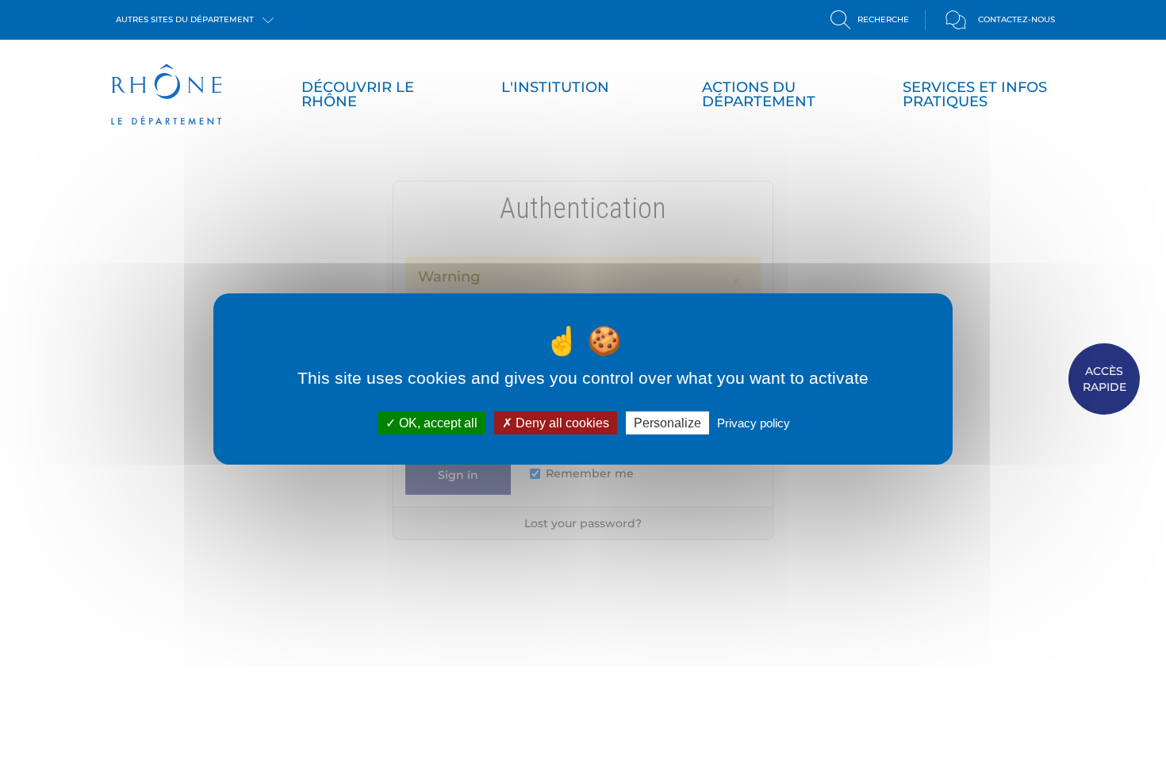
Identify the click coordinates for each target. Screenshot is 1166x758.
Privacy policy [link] (753, 423)
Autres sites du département (186, 19)
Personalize (667, 423)
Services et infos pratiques (975, 94)
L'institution (555, 87)
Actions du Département (758, 94)
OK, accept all (437, 423)
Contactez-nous (1016, 19)
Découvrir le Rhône (357, 94)
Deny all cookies (560, 423)
